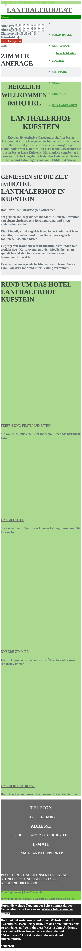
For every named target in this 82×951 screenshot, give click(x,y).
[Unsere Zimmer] (41, 643)
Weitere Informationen (57, 909)
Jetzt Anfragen (64, 105)
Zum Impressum (11, 892)
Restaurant (61, 45)
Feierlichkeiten (66, 53)
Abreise (6, 29)
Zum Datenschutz (35, 892)
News (56, 82)
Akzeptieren (5, 913)
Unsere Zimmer (15, 651)
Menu (5, 17)
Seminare (59, 71)
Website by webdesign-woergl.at (54, 898)
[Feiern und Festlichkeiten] (38, 417)
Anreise (6, 26)
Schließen (7, 946)
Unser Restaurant (18, 786)
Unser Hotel (62, 34)
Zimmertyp (8, 33)
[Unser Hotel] (41, 511)
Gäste (5, 37)
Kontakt (59, 94)
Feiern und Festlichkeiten (26, 425)
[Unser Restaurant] (37, 777)
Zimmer (58, 60)
